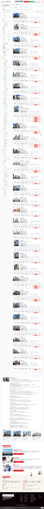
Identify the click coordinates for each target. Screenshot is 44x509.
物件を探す (21, 495)
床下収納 (5, 155)
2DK (8, 36)
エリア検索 (32, 481)
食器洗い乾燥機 (5, 133)
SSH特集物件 (31, 500)
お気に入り (39, 2)
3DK (4, 39)
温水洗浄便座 (5, 143)
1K (8, 33)
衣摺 (26, 9)
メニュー (42, 2)
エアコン (5, 151)
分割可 (5, 75)
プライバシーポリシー (18, 504)
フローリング (5, 105)
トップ (21, 494)
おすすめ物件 (21, 497)
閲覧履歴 (36, 2)
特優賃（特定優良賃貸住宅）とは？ (33, 499)
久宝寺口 (24, 52)
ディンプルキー (5, 177)
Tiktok (39, 495)
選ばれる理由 (25, 500)
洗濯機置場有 (5, 122)
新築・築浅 (16, 481)
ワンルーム (5, 33)
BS (4, 164)
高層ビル (5, 98)
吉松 (25, 9)
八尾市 (6, 485)
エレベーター (5, 115)
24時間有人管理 (6, 181)
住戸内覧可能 (5, 185)
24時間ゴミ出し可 (6, 184)
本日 (8, 48)
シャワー (5, 147)
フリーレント (5, 82)
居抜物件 (5, 101)
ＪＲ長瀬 (25, 41)
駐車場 (4, 13)
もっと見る (39, 31)
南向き (5, 195)
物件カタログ (21, 498)
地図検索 (39, 481)
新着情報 (21, 501)
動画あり (5, 54)
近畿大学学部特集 (26, 498)
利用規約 (22, 504)
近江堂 (19, 9)
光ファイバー (5, 167)
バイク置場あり (5, 119)
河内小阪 (33, 488)
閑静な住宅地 (5, 65)
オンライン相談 (26, 495)
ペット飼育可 (5, 59)
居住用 (4, 10)
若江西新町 (29, 9)
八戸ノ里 (26, 257)
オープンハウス (5, 85)
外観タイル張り (5, 129)
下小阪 (24, 9)
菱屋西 (17, 9)
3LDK (8, 39)
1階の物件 (5, 192)
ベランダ (5, 109)
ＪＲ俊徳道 (30, 488)
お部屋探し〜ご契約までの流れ (33, 497)
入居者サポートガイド (26, 497)
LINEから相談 (31, 1)
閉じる (42, 507)
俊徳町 (31, 9)
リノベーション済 (6, 68)
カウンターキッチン (6, 136)
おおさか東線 (22, 41)
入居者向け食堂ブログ (32, 495)
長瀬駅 (12, 481)
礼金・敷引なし (5, 24)
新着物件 (21, 496)
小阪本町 (22, 9)
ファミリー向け (5, 95)
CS (4, 163)
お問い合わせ (26, 1)
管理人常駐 (5, 78)
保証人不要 (5, 69)
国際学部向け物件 (32, 501)
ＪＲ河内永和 (24, 489)
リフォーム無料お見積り (32, 498)
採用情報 (25, 501)
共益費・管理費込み (6, 25)
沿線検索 (26, 481)
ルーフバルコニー (6, 112)
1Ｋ (19, 481)
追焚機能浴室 (5, 140)
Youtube (40, 494)
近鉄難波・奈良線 (22, 257)
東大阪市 (21, 13)
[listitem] (7, 436)
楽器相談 (5, 62)
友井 (16, 9)
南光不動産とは (26, 494)
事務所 (10, 10)
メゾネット (5, 108)
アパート (5, 15)
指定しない (5, 48)
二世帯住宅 (5, 81)
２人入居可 (5, 72)
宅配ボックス (5, 174)
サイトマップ (26, 504)
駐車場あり (5, 189)
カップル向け (5, 92)
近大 (3, 481)
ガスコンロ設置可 (6, 88)
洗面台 (5, 144)
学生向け (5, 91)
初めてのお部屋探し (32, 496)
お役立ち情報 (31, 494)
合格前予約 (25, 496)
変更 (10, 7)
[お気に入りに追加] (11, 436)
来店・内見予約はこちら (19, 470)
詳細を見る (36, 22)
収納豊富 (5, 160)
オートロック (5, 171)
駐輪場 (5, 118)
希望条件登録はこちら (18, 461)
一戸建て (5, 18)
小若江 (14, 9)
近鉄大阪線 (22, 16)
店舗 (7, 10)
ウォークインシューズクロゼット (6, 159)
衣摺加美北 (27, 489)
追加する (39, 22)
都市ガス (5, 125)
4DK (8, 40)
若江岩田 (30, 489)
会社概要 (25, 499)
